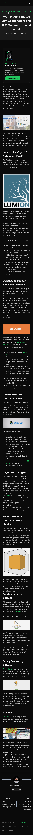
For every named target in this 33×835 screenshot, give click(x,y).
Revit (23, 13)
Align (8, 495)
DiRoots (28, 11)
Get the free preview (12, 78)
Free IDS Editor (25, 826)
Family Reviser (8, 669)
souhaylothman (12, 33)
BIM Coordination (11, 11)
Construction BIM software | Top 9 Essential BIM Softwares (25, 804)
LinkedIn (11, 830)
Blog (3, 826)
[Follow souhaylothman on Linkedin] (16, 789)
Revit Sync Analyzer (12, 826)
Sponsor (4, 830)
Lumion (5, 240)
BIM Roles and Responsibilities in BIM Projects (8, 803)
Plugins (17, 13)
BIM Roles (21, 11)
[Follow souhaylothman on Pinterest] (19, 789)
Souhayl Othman (23, 822)
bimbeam (6, 3)
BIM (3, 11)
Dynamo (11, 13)
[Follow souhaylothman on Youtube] (13, 789)
